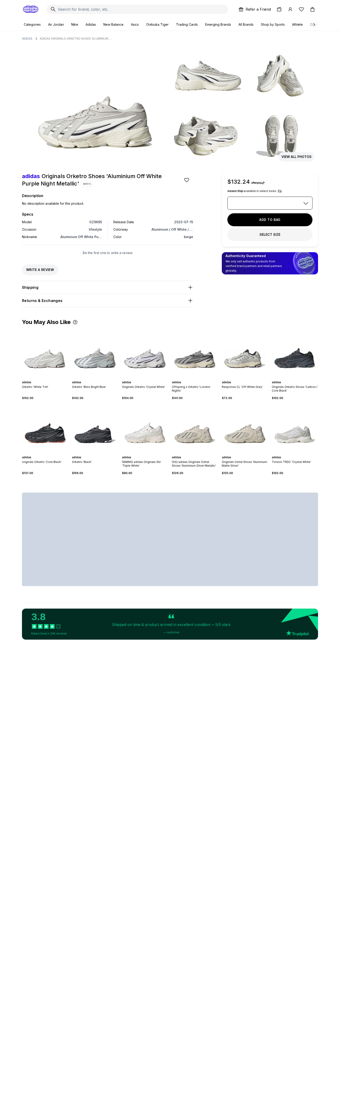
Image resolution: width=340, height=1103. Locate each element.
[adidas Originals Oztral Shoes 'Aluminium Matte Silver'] (245, 428)
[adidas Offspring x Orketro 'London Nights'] (195, 353)
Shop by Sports (273, 24)
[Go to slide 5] (47, 378)
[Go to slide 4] (145, 378)
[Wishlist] (301, 9)
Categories (32, 24)
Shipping (30, 287)
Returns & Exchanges (42, 300)
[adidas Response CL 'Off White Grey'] (245, 353)
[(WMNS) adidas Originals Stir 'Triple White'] (145, 428)
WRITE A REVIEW (40, 270)
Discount (316, 24)
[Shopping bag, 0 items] (312, 9)
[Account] (290, 9)
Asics (135, 24)
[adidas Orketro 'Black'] (95, 428)
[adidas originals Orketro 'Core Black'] (45, 428)
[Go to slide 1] (40, 378)
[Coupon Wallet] (279, 9)
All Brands (245, 24)
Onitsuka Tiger (157, 24)
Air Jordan (56, 24)
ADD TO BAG (270, 220)
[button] (75, 322)
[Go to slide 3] (44, 378)
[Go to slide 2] (42, 378)
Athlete (297, 24)
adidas (27, 38)
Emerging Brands (218, 24)
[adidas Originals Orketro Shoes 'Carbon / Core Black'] (295, 353)
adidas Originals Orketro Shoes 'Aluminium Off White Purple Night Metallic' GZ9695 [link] (75, 38)
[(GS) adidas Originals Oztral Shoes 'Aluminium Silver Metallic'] (195, 428)
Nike (74, 24)
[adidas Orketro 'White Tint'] (45, 353)
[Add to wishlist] (187, 180)
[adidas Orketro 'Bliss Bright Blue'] (95, 353)
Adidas (91, 24)
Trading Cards (187, 24)
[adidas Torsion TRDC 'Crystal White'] (295, 428)
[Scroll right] (314, 24)
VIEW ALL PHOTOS (296, 157)
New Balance (113, 24)
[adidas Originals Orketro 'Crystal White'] (145, 353)
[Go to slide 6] (49, 378)
